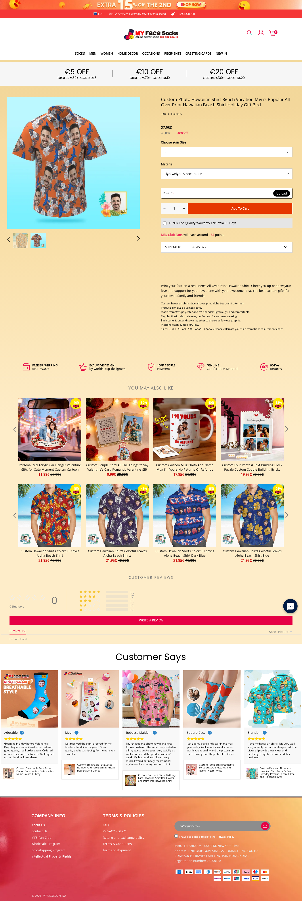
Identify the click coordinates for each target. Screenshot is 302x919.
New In (221, 53)
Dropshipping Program (48, 850)
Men (92, 53)
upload (281, 193)
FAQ (106, 825)
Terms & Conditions (117, 844)
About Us (38, 825)
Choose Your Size (173, 142)
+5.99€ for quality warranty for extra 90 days (202, 223)
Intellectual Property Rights (51, 856)
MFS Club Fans (172, 235)
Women (107, 53)
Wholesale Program (45, 844)
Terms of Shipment (117, 850)
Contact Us (39, 831)
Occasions (151, 53)
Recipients (172, 53)
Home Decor (127, 53)
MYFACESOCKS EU (54, 896)
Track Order (186, 14)
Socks (80, 53)
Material (167, 164)
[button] (17, 162)
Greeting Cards (198, 53)
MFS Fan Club (41, 837)
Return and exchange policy (123, 837)
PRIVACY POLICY (114, 831)
